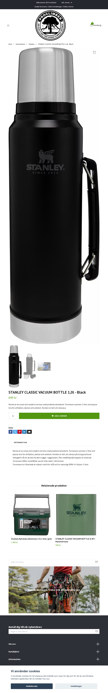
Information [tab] (20, 442)
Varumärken (20, 44)
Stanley (32, 44)
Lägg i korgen (61, 416)
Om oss (12, 644)
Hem (10, 44)
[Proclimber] (50, 25)
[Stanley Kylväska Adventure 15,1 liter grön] (31, 514)
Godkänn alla (31, 686)
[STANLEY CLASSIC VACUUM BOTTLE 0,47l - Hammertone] (76, 514)
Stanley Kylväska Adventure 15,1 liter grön (31, 538)
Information (14, 659)
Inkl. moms (66, 2)
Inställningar (76, 686)
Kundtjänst (14, 651)
